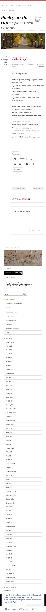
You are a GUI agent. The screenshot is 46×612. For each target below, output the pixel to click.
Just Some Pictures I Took (21, 5)
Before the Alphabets (12, 328)
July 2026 (9, 346)
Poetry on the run (14, 20)
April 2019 (9, 393)
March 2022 (9, 369)
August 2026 (10, 342)
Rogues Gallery (8, 10)
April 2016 (9, 460)
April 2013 (9, 558)
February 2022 (10, 373)
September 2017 (11, 420)
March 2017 (9, 436)
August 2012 (10, 581)
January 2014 (10, 530)
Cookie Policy (12, 602)
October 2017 (10, 417)
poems (14, 67)
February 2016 (10, 464)
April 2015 (9, 487)
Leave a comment (41, 66)
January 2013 (10, 569)
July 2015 (9, 475)
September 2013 (11, 546)
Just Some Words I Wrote (14, 303)
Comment (36, 230)
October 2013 (10, 542)
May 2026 (9, 354)
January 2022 (10, 377)
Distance (8, 332)
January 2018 (10, 405)
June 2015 (9, 479)
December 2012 (11, 573)
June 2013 (9, 550)
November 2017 (11, 413)
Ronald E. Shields (25, 65)
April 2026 (9, 358)
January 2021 (10, 381)
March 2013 (9, 562)
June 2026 (9, 350)
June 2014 (9, 511)
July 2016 (9, 452)
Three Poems (10, 317)
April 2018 (9, 401)
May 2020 (9, 385)
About (4, 5)
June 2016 (9, 456)
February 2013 (10, 566)
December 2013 (11, 534)
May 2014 (9, 515)
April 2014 (9, 519)
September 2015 (11, 471)
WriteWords (7, 590)
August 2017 (10, 424)
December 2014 (11, 491)
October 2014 (10, 499)
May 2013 (9, 554)
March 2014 (9, 522)
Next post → (38, 189)
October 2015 (10, 467)
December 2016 (11, 440)
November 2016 (11, 444)
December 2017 (11, 409)
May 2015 (9, 483)
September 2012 (11, 577)
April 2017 (9, 432)
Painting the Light (11, 320)
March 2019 (9, 397)
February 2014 (10, 526)
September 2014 (11, 503)
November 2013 (11, 538)
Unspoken (9, 324)
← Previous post (19, 189)
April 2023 (9, 362)
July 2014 (9, 507)
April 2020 (9, 389)
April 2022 (9, 365)
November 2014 (11, 495)
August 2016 (10, 448)
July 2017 (9, 428)
